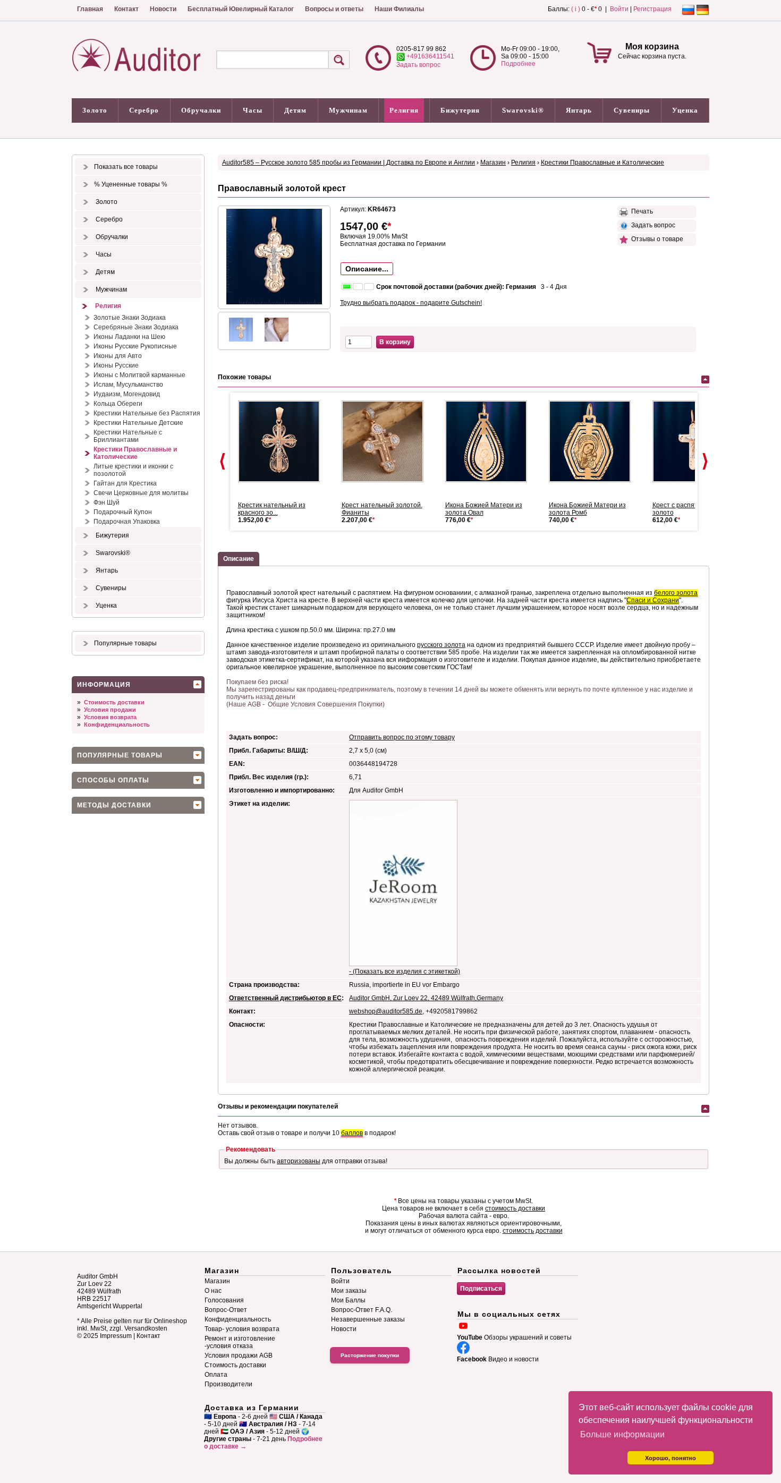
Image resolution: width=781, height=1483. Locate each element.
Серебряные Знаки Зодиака (136, 327)
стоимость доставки (515, 1208)
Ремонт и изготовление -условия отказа (240, 1342)
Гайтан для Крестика (125, 483)
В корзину (395, 342)
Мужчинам (348, 110)
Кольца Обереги (118, 403)
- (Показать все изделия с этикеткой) (404, 971)
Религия (404, 110)
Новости (163, 9)
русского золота (441, 645)
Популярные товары (125, 643)
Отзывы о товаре (655, 239)
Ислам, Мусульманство (128, 384)
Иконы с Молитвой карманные (139, 375)
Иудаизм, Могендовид (127, 394)
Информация (104, 684)
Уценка (685, 110)
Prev (222, 461)
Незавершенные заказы (368, 1319)
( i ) (575, 9)
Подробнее (518, 63)
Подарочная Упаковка (127, 521)
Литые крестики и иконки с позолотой (133, 470)
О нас (213, 1290)
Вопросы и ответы (334, 9)
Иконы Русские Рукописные (135, 346)
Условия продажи (110, 709)
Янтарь (579, 110)
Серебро (144, 110)
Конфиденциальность (117, 724)
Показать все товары (126, 167)
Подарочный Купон (123, 512)
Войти (619, 9)
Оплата (216, 1374)
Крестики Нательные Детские (138, 423)
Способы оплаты (113, 780)
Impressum (116, 1336)
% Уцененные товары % (130, 184)
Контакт (126, 9)
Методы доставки (114, 805)
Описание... (366, 269)
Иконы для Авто (118, 356)
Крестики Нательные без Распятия (147, 413)
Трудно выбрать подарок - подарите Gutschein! (411, 302)
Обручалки (201, 110)
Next (705, 461)
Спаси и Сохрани (652, 600)
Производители (228, 1384)
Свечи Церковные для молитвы (141, 493)
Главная (90, 9)
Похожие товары (244, 377)
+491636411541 (429, 56)
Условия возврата (110, 717)
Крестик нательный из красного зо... (271, 508)
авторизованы (298, 1161)
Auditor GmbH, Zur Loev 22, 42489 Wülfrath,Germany (426, 998)
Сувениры (632, 110)
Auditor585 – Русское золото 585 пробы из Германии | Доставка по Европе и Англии (348, 162)
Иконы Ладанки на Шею (129, 336)
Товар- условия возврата (242, 1329)
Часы (252, 110)
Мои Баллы (348, 1300)
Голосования (224, 1300)
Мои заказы (349, 1290)
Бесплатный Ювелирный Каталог (241, 9)
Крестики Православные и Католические (135, 453)
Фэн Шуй (107, 502)
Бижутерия (460, 110)
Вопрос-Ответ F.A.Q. (361, 1310)
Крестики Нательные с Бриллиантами (128, 436)
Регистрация (652, 9)
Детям (295, 110)
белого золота (676, 592)
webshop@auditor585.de (385, 1011)
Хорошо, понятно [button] (670, 1458)
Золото (94, 110)
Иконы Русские (116, 365)
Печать (640, 211)
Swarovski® (523, 110)
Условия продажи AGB (239, 1355)
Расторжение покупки (370, 1355)
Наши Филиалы (399, 9)
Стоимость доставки (114, 702)
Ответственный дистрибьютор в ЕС (285, 998)
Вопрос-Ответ (226, 1310)
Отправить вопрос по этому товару (402, 737)
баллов (352, 1133)
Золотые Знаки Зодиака (130, 317)
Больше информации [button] (622, 1434)
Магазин (493, 162)
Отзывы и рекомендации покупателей (278, 1106)
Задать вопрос (418, 65)
